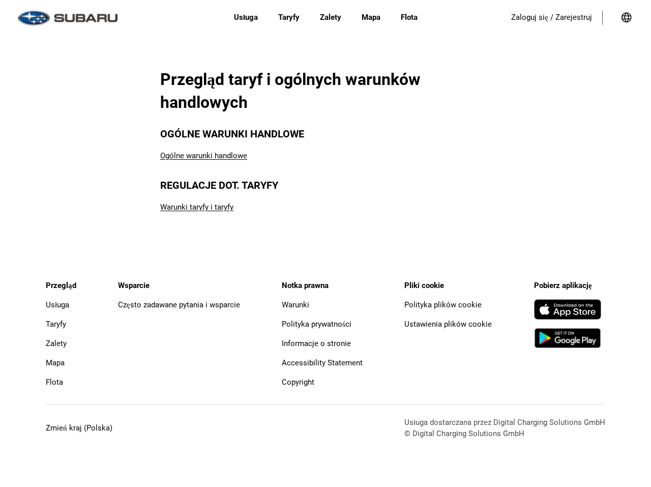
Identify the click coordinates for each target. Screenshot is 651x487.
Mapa (55, 362)
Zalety (56, 343)
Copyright (298, 382)
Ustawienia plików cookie (448, 324)
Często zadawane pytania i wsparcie (179, 304)
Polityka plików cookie (443, 304)
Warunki (295, 304)
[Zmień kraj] (626, 18)
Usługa (57, 304)
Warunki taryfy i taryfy (196, 207)
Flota (54, 382)
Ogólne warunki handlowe (203, 155)
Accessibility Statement (322, 362)
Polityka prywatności (316, 324)
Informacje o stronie (316, 343)
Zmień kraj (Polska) (79, 428)
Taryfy (56, 324)
